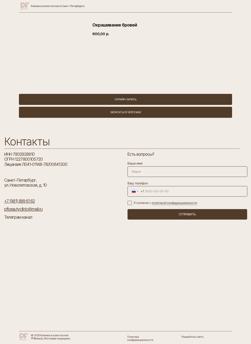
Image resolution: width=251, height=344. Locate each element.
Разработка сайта (192, 336)
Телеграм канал (18, 217)
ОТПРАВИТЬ (187, 214)
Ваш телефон (138, 183)
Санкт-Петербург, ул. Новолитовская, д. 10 (25, 183)
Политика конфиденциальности (140, 338)
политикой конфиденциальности (174, 203)
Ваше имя (135, 163)
